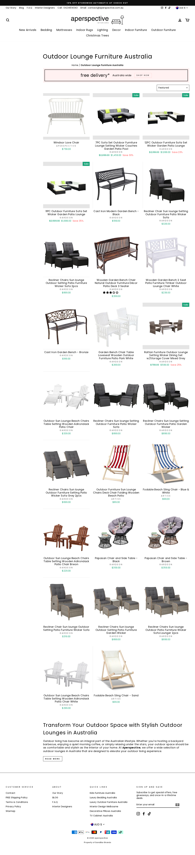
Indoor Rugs (84, 30)
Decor (116, 30)
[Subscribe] (177, 804)
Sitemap (10, 811)
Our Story (11, 7)
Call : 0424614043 (68, 7)
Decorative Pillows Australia (105, 811)
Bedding (46, 30)
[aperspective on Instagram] (138, 813)
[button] (111, 292)
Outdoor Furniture (163, 30)
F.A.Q (29, 7)
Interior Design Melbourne (104, 806)
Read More (52, 759)
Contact (10, 792)
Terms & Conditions (17, 802)
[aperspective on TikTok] (149, 813)
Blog (21, 7)
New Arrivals (27, 30)
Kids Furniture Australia (102, 792)
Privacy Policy (13, 806)
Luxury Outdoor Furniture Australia (108, 802)
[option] (97, 2)
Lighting (102, 30)
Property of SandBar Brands (97, 842)
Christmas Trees (97, 35)
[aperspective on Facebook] (143, 813)
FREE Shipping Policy (17, 797)
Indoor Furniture (136, 30)
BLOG (55, 797)
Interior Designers (45, 7)
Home (75, 65)
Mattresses (64, 30)
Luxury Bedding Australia (103, 797)
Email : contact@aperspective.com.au (102, 7)
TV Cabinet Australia (101, 815)
